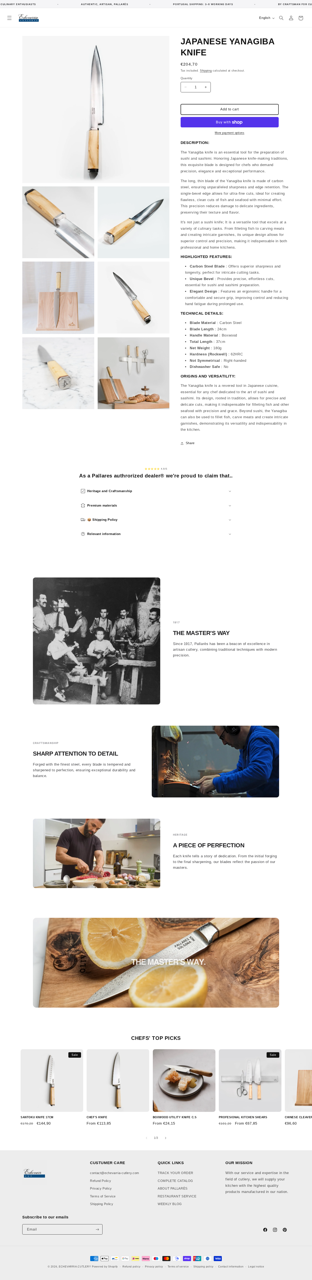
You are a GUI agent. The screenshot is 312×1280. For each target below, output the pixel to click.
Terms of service (178, 1266)
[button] (9, 18)
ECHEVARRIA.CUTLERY (75, 1266)
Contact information (231, 1266)
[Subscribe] (97, 1229)
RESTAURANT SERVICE (177, 1196)
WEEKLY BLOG (170, 1204)
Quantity (187, 78)
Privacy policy (154, 1266)
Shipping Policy (101, 1204)
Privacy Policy (101, 1188)
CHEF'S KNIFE (97, 1117)
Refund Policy (100, 1181)
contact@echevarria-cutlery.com (114, 1173)
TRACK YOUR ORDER (175, 1173)
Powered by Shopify (105, 1266)
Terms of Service (103, 1196)
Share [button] (190, 443)
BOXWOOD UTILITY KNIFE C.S (175, 1117)
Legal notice (256, 1266)
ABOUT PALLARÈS (173, 1188)
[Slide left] (146, 1138)
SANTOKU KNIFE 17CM (37, 1117)
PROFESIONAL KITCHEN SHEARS (243, 1117)
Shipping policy (203, 1266)
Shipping (206, 70)
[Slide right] (165, 1138)
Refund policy (131, 1266)
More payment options (230, 132)
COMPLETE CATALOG (175, 1181)
